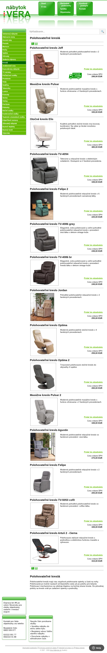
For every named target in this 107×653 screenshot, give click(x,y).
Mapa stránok (80, 648)
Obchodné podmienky (64, 4)
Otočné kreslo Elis (41, 119)
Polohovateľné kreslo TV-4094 (49, 154)
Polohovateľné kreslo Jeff (46, 47)
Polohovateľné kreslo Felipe (48, 465)
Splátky (63, 9)
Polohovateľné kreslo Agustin (49, 430)
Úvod (43, 3)
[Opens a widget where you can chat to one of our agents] (96, 648)
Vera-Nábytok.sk (55, 650)
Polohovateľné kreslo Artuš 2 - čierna (53, 533)
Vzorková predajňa (82, 4)
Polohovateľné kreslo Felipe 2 (49, 189)
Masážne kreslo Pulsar (44, 84)
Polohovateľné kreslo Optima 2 (50, 360)
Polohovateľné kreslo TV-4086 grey (52, 223)
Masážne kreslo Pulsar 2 (45, 395)
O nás (43, 7)
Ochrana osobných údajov (48, 648)
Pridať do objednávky (93, 69)
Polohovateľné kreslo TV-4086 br (51, 257)
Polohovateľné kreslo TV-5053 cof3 (52, 499)
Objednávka (65, 12)
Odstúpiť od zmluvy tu (66, 648)
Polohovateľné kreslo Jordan (48, 290)
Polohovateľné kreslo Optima (48, 325)
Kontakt (82, 9)
